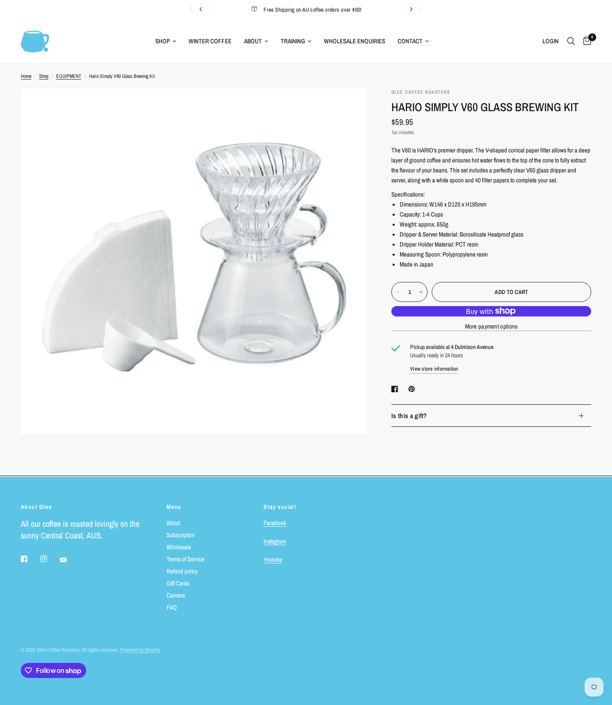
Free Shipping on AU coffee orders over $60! (313, 9)
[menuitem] (165, 41)
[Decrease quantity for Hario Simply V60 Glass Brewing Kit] (398, 291)
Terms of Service (185, 559)
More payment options (491, 326)
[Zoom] (349, 106)
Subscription (181, 535)
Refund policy (182, 571)
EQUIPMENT (68, 76)
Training (293, 41)
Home (26, 76)
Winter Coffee (210, 41)
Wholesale (179, 547)
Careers (176, 595)
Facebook (275, 522)
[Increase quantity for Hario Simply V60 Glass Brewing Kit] (421, 291)
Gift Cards (178, 583)
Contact (410, 41)
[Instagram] (49, 559)
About (253, 41)
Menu (174, 507)
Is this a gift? (409, 415)
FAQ (172, 607)
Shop (162, 41)
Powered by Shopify (140, 649)
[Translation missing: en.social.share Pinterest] (413, 389)
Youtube (273, 559)
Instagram (275, 541)
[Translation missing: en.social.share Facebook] (396, 389)
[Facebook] (30, 559)
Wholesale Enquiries (354, 41)
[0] (585, 41)
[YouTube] (69, 560)
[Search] (571, 41)
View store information (434, 368)
